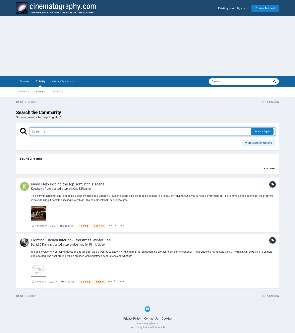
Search (40, 91)
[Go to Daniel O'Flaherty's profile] (24, 242)
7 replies (69, 281)
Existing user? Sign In (232, 8)
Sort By (268, 169)
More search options (259, 142)
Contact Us (151, 318)
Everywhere (258, 81)
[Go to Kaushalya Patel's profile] (24, 186)
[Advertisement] (147, 46)
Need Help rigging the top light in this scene (67, 184)
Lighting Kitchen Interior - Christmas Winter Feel (71, 240)
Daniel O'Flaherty (41, 244)
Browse (24, 81)
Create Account (265, 8)
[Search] (274, 81)
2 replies (68, 225)
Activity (40, 81)
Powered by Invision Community (147, 327)
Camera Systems (62, 81)
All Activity (23, 91)
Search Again (262, 131)
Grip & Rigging (82, 188)
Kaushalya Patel (41, 188)
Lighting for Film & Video (89, 244)
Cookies (167, 318)
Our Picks (57, 91)
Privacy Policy (132, 318)
